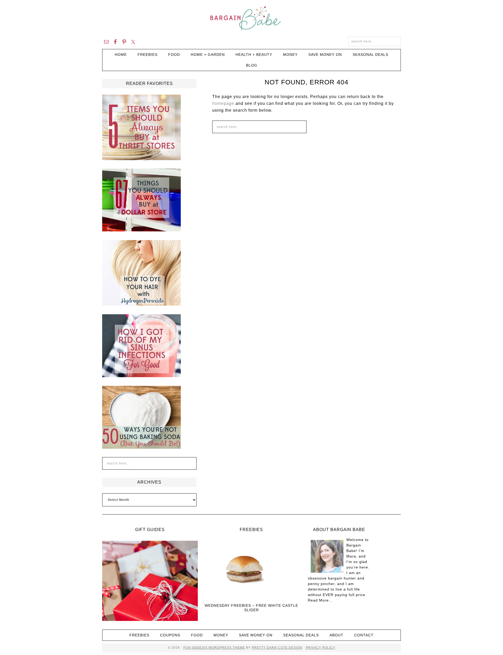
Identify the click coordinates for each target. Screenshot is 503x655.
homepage (223, 103)
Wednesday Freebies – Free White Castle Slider (251, 607)
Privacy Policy (320, 647)
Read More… (320, 600)
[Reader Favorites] (141, 158)
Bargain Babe (251, 18)
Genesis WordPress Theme (218, 647)
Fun (187, 647)
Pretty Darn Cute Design (277, 647)
